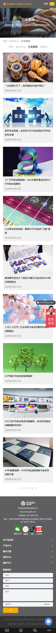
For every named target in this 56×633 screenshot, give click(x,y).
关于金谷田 (8, 540)
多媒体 (43, 47)
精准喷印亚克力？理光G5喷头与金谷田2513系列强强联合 (28, 280)
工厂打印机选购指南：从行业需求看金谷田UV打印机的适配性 (27, 182)
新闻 (11, 47)
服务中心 (7, 563)
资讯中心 (14, 41)
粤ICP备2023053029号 (37, 624)
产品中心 (7, 545)
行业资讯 (33, 47)
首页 (5, 41)
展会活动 (21, 47)
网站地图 (12, 624)
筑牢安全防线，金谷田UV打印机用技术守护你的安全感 (27, 132)
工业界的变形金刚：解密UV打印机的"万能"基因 (27, 231)
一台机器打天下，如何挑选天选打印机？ (25, 85)
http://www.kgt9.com (28, 512)
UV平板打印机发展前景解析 (19, 376)
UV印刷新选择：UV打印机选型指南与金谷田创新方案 (27, 472)
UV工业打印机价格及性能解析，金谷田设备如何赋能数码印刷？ (27, 423)
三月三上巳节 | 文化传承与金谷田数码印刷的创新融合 (27, 329)
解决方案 (7, 551)
